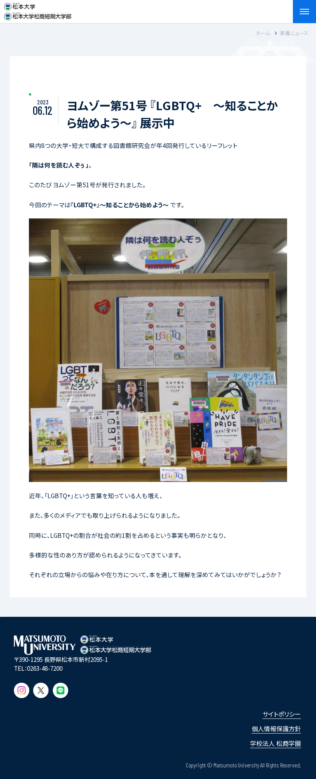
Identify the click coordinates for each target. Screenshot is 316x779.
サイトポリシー (281, 714)
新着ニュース (294, 32)
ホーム (263, 32)
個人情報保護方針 (276, 728)
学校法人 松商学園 (275, 743)
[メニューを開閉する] (304, 11)
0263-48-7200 (44, 668)
